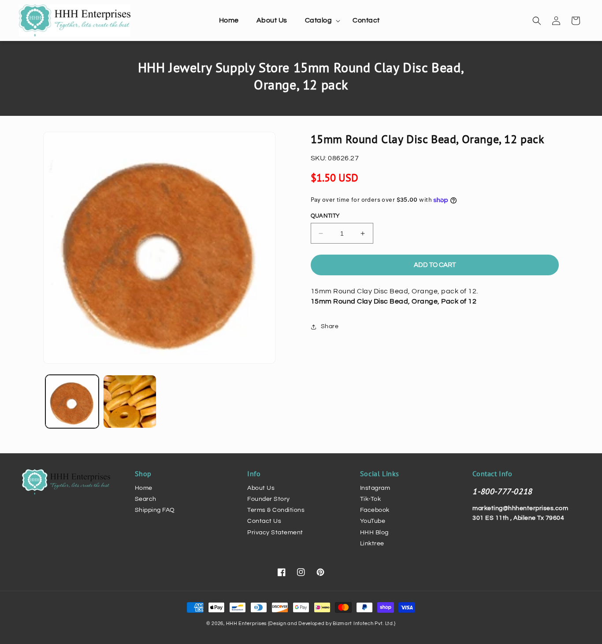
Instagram (375, 488)
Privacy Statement (275, 532)
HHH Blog (374, 532)
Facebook (375, 510)
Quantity (325, 216)
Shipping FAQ (155, 510)
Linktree (372, 543)
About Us (261, 488)
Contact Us (264, 521)
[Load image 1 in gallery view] (72, 401)
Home (143, 488)
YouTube (373, 521)
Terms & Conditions (276, 510)
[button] (320, 20)
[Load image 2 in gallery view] (129, 401)
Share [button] (330, 326)
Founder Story (268, 499)
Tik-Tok (370, 499)
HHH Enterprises (247, 623)
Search (145, 499)
